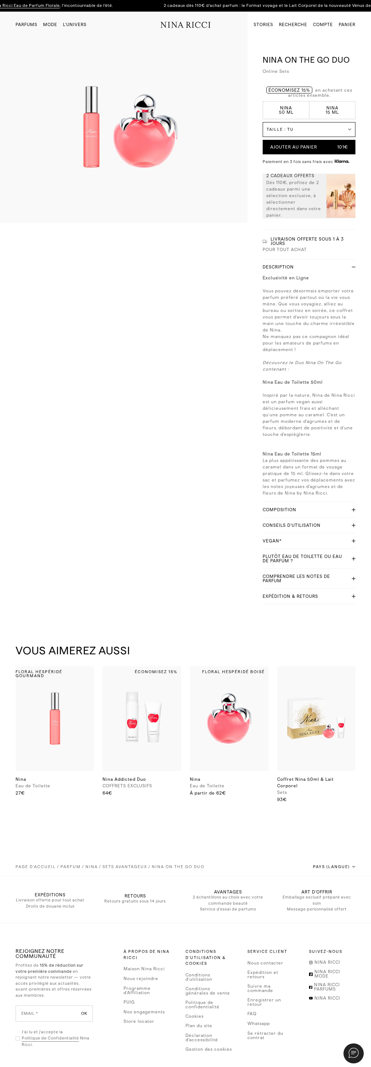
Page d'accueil (36, 867)
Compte (323, 24)
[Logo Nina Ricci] (186, 24)
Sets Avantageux (125, 867)
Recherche (293, 24)
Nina (92, 867)
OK (84, 1014)
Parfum (71, 867)
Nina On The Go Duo (178, 867)
